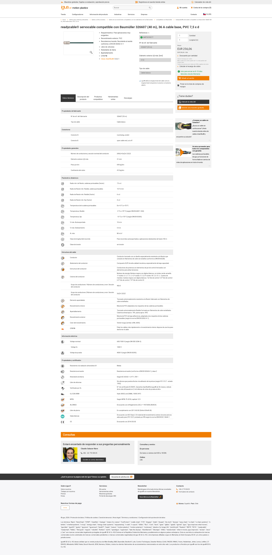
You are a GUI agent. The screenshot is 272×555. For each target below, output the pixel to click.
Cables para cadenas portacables (78, 19)
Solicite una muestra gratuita (191, 108)
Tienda (63, 14)
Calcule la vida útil (190, 102)
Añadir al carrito (186, 78)
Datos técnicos (68, 98)
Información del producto (99, 14)
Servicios (131, 14)
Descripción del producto (83, 98)
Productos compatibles (98, 98)
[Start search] (150, 7)
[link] (193, 103)
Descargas (128, 98)
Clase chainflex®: (107, 59)
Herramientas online (113, 98)
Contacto (194, 14)
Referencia (143, 33)
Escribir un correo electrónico (93, 460)
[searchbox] (131, 7)
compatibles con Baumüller (164, 19)
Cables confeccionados (98, 19)
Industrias (117, 14)
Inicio (64, 19)
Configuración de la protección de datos (152, 517)
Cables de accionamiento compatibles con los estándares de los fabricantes (131, 19)
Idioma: (184, 503)
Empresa (144, 14)
